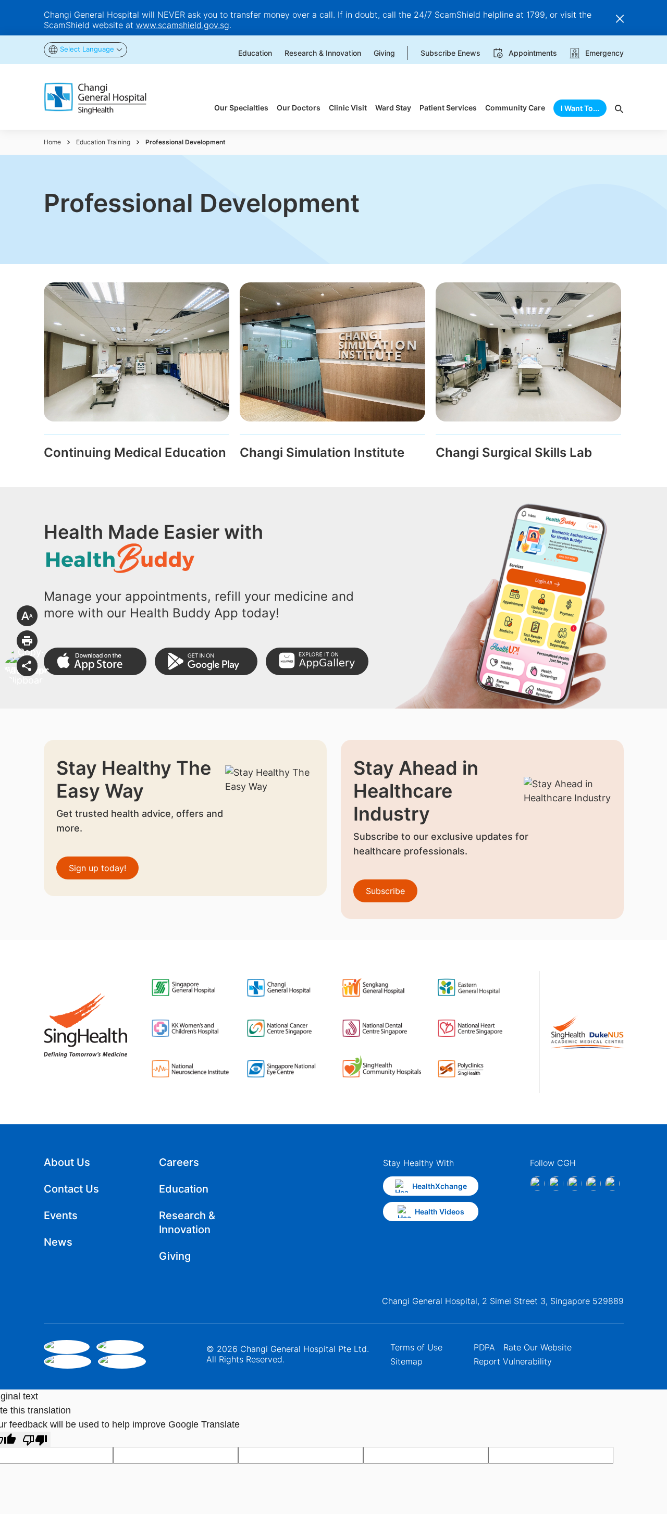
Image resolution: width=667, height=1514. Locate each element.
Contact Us (71, 1189)
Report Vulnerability (513, 1361)
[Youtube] (612, 1183)
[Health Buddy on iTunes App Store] (95, 661)
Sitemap (406, 1361)
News (58, 1242)
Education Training (103, 142)
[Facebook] (537, 1183)
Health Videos (439, 1211)
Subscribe (385, 891)
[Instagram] (556, 1183)
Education (183, 1189)
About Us (67, 1162)
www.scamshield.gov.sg (182, 25)
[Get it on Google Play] (206, 661)
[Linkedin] (574, 1183)
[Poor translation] (35, 1439)
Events (61, 1215)
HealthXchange (439, 1186)
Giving (175, 1256)
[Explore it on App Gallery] (317, 661)
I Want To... (580, 108)
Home (52, 142)
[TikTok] (593, 1183)
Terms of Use (416, 1347)
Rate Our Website (537, 1347)
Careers (179, 1162)
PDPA (484, 1347)
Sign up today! (97, 868)
